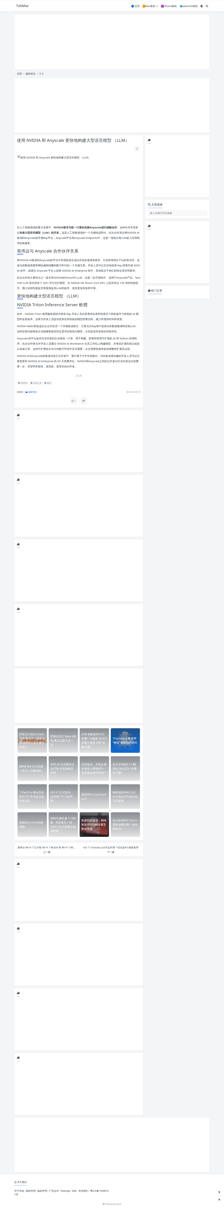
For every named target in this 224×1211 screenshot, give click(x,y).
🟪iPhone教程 (169, 6)
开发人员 (37, 383)
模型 (48, 383)
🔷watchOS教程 (189, 6)
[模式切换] (201, 6)
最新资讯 (30, 73)
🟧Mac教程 (148, 6)
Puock (118, 1204)
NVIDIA (24, 383)
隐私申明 (31, 1190)
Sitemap (65, 1190)
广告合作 (54, 1190)
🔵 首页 (135, 6)
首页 (19, 73)
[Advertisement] (112, 42)
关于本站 (19, 1190)
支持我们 (83, 1190)
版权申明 (42, 1190)
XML (74, 1190)
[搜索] (207, 6)
